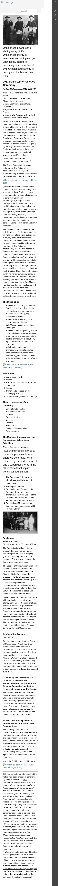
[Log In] (55, 3)
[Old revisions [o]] (55, 16)
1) (30, 161)
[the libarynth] (7, 2)
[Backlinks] (55, 20)
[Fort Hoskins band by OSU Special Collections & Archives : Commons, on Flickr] (20, 30)
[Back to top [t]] (55, 25)
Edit (35, 769)
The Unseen (19, 189)
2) (20, 508)
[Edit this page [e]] (55, 11)
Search (36, 11)
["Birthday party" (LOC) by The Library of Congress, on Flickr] (20, 522)
